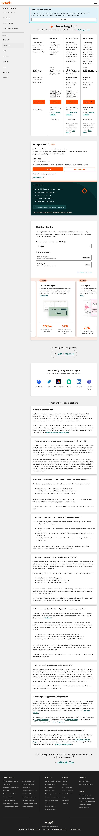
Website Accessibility (59, 829)
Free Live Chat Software (29, 797)
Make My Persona (50, 790)
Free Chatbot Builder (28, 794)
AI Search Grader (50, 784)
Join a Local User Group (86, 784)
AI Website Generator (9, 800)
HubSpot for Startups (85, 804)
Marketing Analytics (28, 800)
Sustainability (66, 800)
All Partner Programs (85, 795)
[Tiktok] (66, 817)
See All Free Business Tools (53, 781)
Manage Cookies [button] (75, 829)
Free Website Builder (28, 784)
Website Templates (50, 806)
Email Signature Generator (52, 794)
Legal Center (23, 829)
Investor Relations (67, 794)
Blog (63, 797)
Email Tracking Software (10, 794)
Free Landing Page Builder (30, 803)
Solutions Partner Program (86, 798)
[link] (14, 12)
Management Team (67, 787)
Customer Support (84, 781)
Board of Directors (67, 790)
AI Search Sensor (50, 787)
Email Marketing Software (10, 803)
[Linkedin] (55, 817)
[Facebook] (32, 817)
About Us (64, 781)
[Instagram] (38, 817)
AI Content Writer (8, 797)
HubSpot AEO (7, 784)
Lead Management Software (11, 806)
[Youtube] (44, 817)
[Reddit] (60, 817)
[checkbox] (64, 258)
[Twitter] (49, 817)
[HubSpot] (6, 2)
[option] (5, 77)
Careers (64, 784)
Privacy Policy (35, 829)
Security (46, 829)
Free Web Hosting (27, 806)
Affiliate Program (84, 807)
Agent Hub (6, 790)
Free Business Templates (52, 797)
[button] (39, 110)
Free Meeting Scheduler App (11, 787)
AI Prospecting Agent (28, 781)
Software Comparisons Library (51, 801)
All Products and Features (10, 781)
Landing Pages (26, 787)
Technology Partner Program (87, 801)
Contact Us (65, 803)
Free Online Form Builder (29, 790)
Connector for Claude (51, 809)
